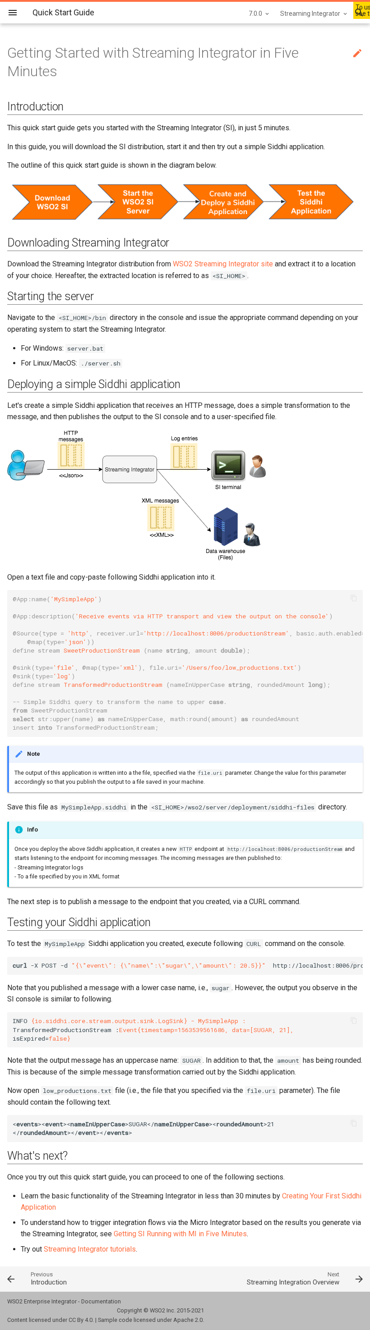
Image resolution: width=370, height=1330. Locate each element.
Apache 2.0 (188, 1319)
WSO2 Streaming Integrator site (223, 264)
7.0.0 (255, 13)
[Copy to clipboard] (353, 599)
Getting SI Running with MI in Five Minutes (180, 1233)
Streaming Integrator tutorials (90, 1249)
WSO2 (157, 1310)
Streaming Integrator (310, 13)
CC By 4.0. (81, 1319)
